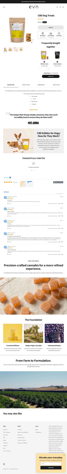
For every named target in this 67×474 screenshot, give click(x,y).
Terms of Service (22, 440)
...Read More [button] (54, 239)
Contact (20, 429)
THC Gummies (6, 432)
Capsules (5, 443)
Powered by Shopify (13, 469)
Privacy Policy (21, 437)
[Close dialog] (64, 455)
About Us (20, 435)
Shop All (5, 429)
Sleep (4, 440)
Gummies (5, 435)
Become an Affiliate (22, 443)
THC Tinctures (6, 451)
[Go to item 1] (5, 49)
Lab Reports (38, 432)
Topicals (5, 445)
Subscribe (51, 467)
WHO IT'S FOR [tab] (26, 85)
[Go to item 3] (16, 49)
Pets (4, 448)
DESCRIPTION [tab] (10, 85)
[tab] (6, 192)
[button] (58, 182)
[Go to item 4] (21, 49)
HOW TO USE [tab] (56, 85)
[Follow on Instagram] (4, 464)
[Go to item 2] (10, 49)
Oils (4, 437)
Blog (36, 429)
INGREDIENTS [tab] (41, 85)
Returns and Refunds (23, 432)
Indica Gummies (57, 64)
